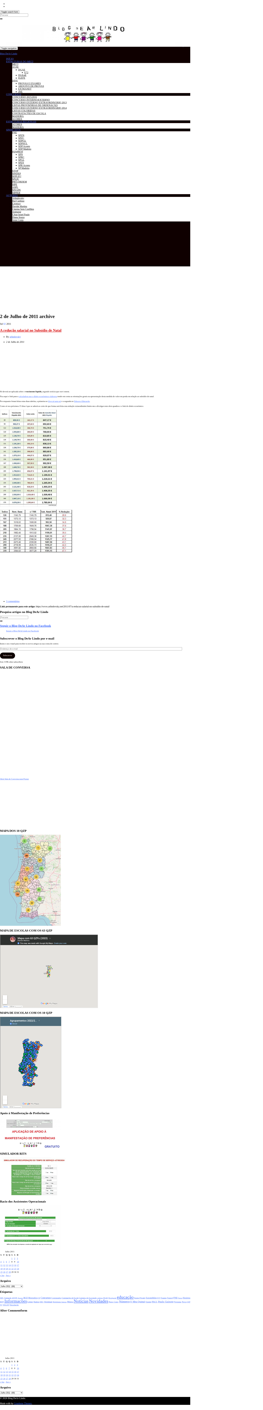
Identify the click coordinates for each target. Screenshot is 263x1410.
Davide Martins (19, 206)
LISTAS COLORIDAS (23, 110)
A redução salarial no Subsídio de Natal (30, 330)
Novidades (98, 1301)
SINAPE (16, 190)
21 (10, 1269)
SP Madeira (23, 168)
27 (7, 1272)
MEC (42, 1302)
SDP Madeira (24, 149)
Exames (164, 1298)
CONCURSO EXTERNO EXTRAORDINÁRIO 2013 (39, 102)
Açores (20, 1298)
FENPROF (17, 151)
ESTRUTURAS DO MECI (19, 61)
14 (10, 1265)
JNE (20, 91)
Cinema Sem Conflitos (23, 209)
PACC (155, 1302)
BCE (25, 1298)
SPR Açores (24, 165)
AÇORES (17, 119)
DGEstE (22, 75)
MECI (15, 64)
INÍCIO (10, 59)
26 (4, 1272)
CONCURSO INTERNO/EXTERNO (31, 100)
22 (12, 1269)
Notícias (81, 1301)
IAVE (15, 80)
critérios (100, 1298)
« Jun (2, 1275)
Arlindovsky (18, 198)
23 (15, 1269)
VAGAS (6, 1305)
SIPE (14, 184)
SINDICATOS (13, 130)
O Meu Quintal (137, 1301)
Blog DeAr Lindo (8, 53)
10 (18, 1262)
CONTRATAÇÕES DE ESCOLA (29, 113)
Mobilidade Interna (60, 1302)
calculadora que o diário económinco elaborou (38, 396)
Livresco (16, 203)
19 (4, 1269)
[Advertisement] (95, 245)
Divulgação (112, 1298)
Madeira (36, 1302)
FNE (14, 132)
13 (7, 1265)
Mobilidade (48, 1302)
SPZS (21, 162)
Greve (180, 1298)
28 (10, 1272)
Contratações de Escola (70, 1298)
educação (125, 1297)
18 (1, 1269)
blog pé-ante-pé (54, 401)
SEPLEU (16, 176)
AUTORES (12, 195)
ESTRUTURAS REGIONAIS (21, 121)
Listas (30, 1301)
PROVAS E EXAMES (29, 83)
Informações (15, 1301)
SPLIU (15, 179)
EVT (159, 1298)
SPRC (21, 157)
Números (124, 1301)
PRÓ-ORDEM (19, 181)
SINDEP (16, 173)
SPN (20, 154)
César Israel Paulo (21, 214)
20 (7, 1269)
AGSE (15, 67)
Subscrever (7, 655)
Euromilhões (151, 1298)
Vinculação (14, 1305)
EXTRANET (25, 89)
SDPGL (22, 140)
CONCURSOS (13, 94)
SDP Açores (24, 146)
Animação (7, 1298)
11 (1, 1265)
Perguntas (177, 1302)
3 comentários (12, 601)
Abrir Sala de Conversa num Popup (14, 779)
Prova (184, 1302)
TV (1, 1305)
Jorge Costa (17, 220)
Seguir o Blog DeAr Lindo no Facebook (25, 625)
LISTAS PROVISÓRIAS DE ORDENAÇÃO (35, 105)
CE (39, 1298)
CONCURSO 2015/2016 (24, 97)
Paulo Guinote (166, 1301)
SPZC (21, 138)
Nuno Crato (113, 1302)
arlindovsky (15, 336)
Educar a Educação (82, 401)
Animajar (16, 212)
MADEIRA (18, 116)
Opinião (148, 1302)
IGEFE (21, 78)
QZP (188, 1302)
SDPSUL (23, 143)
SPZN (21, 135)
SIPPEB (16, 192)
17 (18, 1265)
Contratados (56, 1298)
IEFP (2, 1302)
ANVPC (15, 1298)
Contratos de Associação (87, 1298)
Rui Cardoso (18, 201)
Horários (186, 1298)
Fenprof (170, 1298)
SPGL (21, 160)
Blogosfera (33, 1298)
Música (70, 1302)
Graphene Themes (23, 1403)
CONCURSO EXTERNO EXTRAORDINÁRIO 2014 (39, 108)
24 (18, 1269)
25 (1, 1272)
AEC (2, 1298)
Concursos (46, 1297)
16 (15, 1265)
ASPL (15, 187)
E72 (26, 72)
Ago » (8, 1275)
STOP (15, 171)
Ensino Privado (139, 1298)
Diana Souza (18, 217)
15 (12, 1265)
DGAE (21, 69)
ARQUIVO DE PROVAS (31, 86)
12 (4, 1265)
